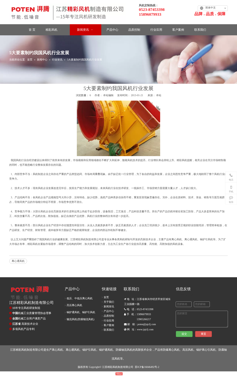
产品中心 (109, 311)
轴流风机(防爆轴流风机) (80, 319)
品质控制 (109, 315)
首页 (106, 297)
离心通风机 (18, 261)
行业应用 (109, 320)
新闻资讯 (109, 306)
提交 (184, 334)
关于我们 (109, 302)
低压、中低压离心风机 (80, 298)
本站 (158, 95)
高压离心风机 (74, 305)
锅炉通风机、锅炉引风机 (81, 312)
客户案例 (109, 325)
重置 (203, 334)
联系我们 (109, 329)
